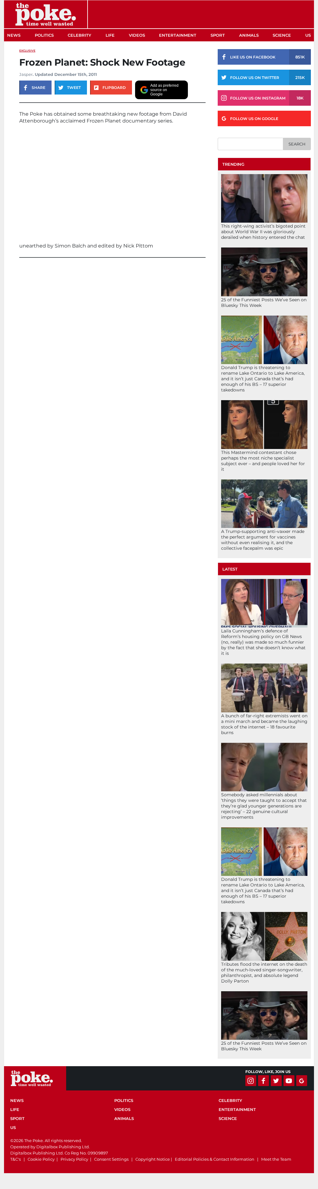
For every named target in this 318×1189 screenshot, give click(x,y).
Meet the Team (276, 1159)
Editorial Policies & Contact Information (214, 1159)
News (13, 35)
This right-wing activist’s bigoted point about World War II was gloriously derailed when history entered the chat (263, 231)
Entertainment (177, 35)
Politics (44, 35)
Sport (218, 35)
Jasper (26, 74)
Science (282, 35)
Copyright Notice (152, 1159)
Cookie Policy (41, 1159)
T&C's (15, 1159)
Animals (249, 35)
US (308, 35)
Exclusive (27, 50)
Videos (137, 35)
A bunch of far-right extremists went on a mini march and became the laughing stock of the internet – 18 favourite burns (264, 724)
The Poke (45, 14)
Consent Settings (111, 1159)
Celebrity (79, 35)
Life (110, 35)
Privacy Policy (74, 1159)
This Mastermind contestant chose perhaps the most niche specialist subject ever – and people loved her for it (263, 461)
